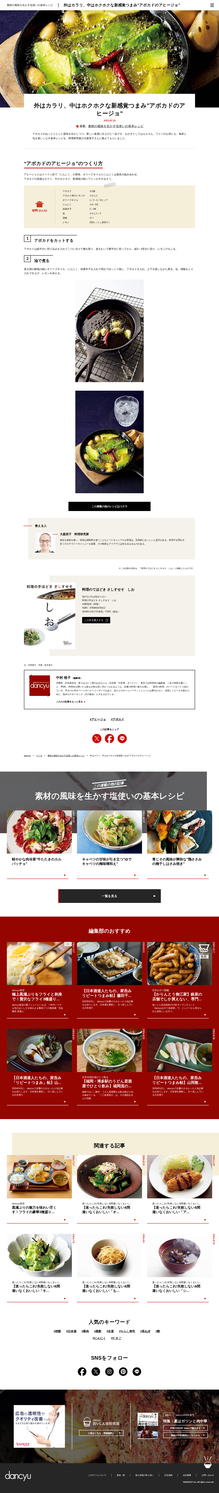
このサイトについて (97, 1475)
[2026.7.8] (39, 1255)
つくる (39, 755)
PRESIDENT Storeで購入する (185, 1428)
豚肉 (85, 1331)
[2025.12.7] (179, 963)
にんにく (99, 1338)
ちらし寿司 (127, 1331)
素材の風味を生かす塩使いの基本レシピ (116, 126)
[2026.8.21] (109, 963)
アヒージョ (98, 719)
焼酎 (57, 1331)
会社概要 (187, 1475)
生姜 (110, 1331)
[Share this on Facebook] (109, 738)
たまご (116, 1338)
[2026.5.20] (179, 1176)
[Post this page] (96, 738)
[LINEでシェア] (122, 738)
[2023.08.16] (179, 832)
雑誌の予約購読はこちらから (185, 1435)
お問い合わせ (208, 1475)
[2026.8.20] (39, 1050)
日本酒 (71, 1331)
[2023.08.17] (109, 832)
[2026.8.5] (109, 1255)
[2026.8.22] (109, 1050)
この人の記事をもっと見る (69, 701)
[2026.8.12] (109, 1176)
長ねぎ (145, 1331)
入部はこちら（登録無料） (101, 1433)
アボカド (117, 719)
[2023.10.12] (39, 832)
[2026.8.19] (179, 1255)
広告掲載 (168, 1475)
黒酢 (97, 1331)
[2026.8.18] (179, 1050)
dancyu (27, 755)
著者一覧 (121, 1475)
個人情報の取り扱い (144, 1475)
